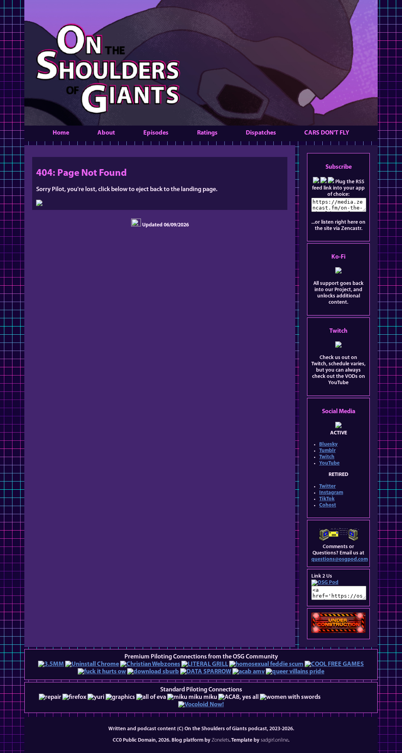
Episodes (155, 133)
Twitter (327, 486)
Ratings (207, 133)
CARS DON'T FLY (326, 133)
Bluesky (328, 444)
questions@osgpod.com (339, 559)
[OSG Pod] (324, 582)
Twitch (326, 456)
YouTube (329, 463)
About (106, 133)
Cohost (327, 505)
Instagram (331, 492)
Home (61, 133)
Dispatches (261, 133)
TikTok (326, 498)
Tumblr (327, 450)
